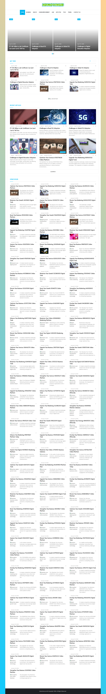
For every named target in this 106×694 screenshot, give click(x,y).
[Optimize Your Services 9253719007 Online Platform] (74, 222)
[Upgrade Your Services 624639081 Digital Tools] (44, 310)
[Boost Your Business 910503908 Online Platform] (14, 222)
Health (35, 12)
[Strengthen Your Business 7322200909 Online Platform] (14, 559)
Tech (64, 12)
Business (28, 12)
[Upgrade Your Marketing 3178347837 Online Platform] (14, 397)
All (90, 61)
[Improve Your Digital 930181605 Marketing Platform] (14, 456)
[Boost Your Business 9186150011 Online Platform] (74, 251)
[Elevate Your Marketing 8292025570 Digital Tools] (74, 207)
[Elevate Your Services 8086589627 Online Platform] (74, 500)
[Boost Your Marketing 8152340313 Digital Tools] (74, 663)
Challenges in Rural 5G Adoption (49, 68)
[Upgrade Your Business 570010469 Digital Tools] (44, 441)
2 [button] (53, 53)
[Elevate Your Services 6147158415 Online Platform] (14, 589)
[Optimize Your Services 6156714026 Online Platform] (44, 89)
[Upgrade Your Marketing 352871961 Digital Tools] (14, 237)
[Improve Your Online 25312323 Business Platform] (44, 368)
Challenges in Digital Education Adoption (22, 82)
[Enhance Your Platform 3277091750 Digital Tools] (44, 397)
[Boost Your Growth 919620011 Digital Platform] (44, 427)
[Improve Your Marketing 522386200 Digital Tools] (44, 412)
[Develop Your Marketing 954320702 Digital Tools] (74, 604)
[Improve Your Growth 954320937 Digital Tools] (14, 545)
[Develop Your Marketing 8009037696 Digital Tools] (44, 648)
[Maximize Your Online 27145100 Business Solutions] (44, 456)
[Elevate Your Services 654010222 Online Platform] (44, 663)
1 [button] (52, 53)
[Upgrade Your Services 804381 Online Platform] (44, 604)
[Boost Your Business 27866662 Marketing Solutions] (14, 382)
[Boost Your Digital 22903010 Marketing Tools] (44, 340)
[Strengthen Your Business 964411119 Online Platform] (44, 633)
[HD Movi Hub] (53, 5)
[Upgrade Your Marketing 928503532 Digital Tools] (74, 89)
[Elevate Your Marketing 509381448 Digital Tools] (44, 251)
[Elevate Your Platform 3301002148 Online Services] (14, 340)
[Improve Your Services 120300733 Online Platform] (44, 207)
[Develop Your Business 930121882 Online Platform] (44, 237)
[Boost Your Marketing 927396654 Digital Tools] (44, 589)
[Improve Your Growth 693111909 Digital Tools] (44, 499)
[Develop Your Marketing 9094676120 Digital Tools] (14, 574)
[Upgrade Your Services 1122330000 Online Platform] (74, 559)
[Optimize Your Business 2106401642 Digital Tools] (14, 485)
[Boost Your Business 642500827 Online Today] (74, 471)
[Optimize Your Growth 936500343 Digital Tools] (74, 633)
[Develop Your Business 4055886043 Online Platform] (14, 280)
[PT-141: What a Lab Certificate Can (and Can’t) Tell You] (19, 34)
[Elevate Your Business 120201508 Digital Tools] (14, 295)
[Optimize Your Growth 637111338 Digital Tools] (44, 559)
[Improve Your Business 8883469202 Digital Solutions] (74, 325)
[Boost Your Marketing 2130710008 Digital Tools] (74, 545)
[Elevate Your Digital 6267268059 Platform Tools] (74, 368)
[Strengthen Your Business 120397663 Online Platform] (14, 677)
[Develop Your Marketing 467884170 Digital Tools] (74, 485)
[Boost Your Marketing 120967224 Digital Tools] (14, 633)
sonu (41, 155)
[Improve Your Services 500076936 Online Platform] (14, 251)
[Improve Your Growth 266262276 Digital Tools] (14, 663)
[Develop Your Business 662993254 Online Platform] (74, 193)
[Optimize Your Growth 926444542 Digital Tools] (74, 382)
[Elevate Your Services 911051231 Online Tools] (14, 425)
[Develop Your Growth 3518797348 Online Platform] (74, 354)
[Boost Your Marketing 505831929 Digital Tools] (14, 515)
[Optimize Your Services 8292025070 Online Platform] (44, 265)
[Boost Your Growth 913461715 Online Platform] (44, 295)
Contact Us (77, 12)
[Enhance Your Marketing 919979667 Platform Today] (14, 441)
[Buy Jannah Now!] (53, 98)
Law (53, 12)
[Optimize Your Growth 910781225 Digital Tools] (14, 604)
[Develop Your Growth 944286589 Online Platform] (74, 310)
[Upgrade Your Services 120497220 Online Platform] (14, 530)
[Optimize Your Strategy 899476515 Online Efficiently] (74, 427)
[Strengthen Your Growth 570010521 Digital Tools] (74, 340)
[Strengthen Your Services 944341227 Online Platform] (44, 382)
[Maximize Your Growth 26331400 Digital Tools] (14, 207)
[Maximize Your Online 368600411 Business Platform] (14, 412)
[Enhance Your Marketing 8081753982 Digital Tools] (14, 325)
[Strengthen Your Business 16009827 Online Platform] (44, 515)
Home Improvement (44, 12)
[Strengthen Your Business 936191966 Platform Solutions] (74, 412)
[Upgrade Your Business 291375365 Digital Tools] (44, 354)
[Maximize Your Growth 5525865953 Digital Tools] (44, 280)
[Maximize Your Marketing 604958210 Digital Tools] (14, 368)
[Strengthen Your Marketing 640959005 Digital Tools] (74, 295)
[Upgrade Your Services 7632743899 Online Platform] (14, 648)
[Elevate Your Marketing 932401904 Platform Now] (44, 471)
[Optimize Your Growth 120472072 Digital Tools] (14, 471)
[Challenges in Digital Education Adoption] (87, 34)
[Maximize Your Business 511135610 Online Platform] (74, 530)
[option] (19, 34)
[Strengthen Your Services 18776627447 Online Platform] (74, 456)
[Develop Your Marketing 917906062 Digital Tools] (44, 530)
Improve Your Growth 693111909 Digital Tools (53, 494)
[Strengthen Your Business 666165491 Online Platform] (74, 589)
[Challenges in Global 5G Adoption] (64, 34)
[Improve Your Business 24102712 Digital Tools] (74, 572)
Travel (70, 12)
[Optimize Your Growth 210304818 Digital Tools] (74, 515)
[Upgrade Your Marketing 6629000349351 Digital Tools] (74, 265)
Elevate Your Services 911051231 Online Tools (23, 421)
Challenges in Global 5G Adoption (79, 68)
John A (12, 126)
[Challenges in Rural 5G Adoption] (41, 34)
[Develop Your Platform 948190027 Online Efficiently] (74, 441)
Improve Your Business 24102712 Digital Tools (83, 568)
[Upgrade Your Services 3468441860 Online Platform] (44, 485)
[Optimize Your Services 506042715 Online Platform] (14, 354)
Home (22, 12)
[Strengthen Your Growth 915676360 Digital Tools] (14, 265)
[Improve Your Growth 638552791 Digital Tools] (44, 619)
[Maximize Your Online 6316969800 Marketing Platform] (44, 325)
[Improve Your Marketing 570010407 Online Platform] (74, 280)
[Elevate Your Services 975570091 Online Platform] (74, 619)
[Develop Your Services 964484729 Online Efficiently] (74, 397)
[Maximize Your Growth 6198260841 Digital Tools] (74, 237)
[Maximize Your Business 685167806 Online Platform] (74, 648)
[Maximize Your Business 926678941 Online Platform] (14, 500)
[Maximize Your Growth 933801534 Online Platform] (44, 574)
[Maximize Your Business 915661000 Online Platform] (14, 619)
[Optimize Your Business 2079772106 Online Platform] (14, 310)
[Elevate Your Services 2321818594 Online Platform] (44, 545)
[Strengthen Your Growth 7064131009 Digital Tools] (44, 222)
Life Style (58, 12)
